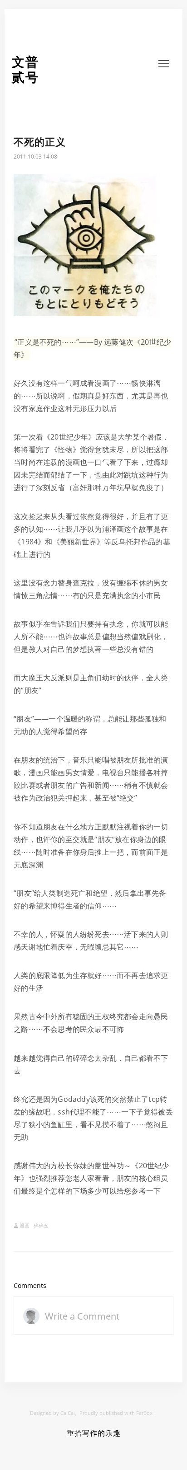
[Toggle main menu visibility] (164, 63)
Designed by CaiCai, (53, 1412)
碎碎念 (41, 1225)
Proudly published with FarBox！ (118, 1412)
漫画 (25, 1225)
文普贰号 (25, 69)
